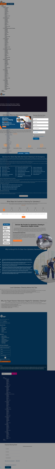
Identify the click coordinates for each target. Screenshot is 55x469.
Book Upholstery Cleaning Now (18, 240)
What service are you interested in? (38, 130)
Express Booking (20, 153)
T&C (43, 136)
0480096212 (27, 153)
